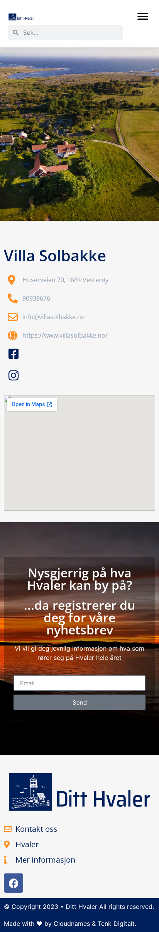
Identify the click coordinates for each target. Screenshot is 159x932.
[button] (142, 16)
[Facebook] (13, 883)
